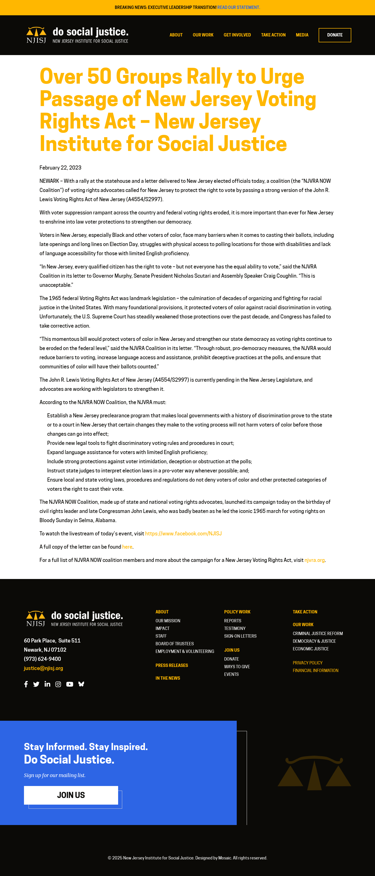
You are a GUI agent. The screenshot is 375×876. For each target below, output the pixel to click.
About (176, 35)
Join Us (232, 650)
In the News (168, 678)
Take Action (273, 35)
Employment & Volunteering (185, 651)
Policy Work (237, 612)
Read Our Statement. (238, 7)
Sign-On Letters (240, 636)
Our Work (203, 35)
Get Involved (237, 35)
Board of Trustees (175, 643)
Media (302, 35)
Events (231, 674)
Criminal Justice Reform (318, 633)
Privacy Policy (308, 663)
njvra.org (315, 560)
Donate (335, 35)
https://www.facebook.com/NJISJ (183, 534)
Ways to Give (237, 666)
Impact (162, 628)
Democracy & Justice (314, 641)
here (127, 547)
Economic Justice (311, 649)
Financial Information (316, 670)
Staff (161, 636)
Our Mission (168, 621)
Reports (232, 621)
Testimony (235, 628)
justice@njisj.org (43, 668)
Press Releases (172, 665)
